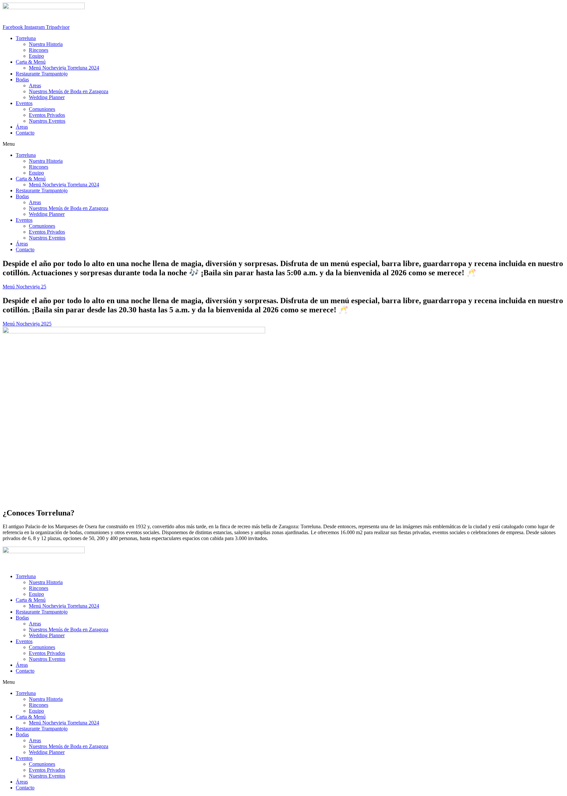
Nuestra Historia (46, 44)
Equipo (36, 56)
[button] (283, 144)
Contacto (25, 133)
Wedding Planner (47, 97)
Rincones (38, 50)
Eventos (24, 103)
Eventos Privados (47, 115)
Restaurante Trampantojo (42, 73)
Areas (35, 85)
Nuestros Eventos (47, 121)
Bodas (22, 79)
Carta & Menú (31, 62)
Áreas (22, 127)
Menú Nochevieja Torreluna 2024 (64, 68)
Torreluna (26, 38)
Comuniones (42, 109)
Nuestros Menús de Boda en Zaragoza (68, 91)
